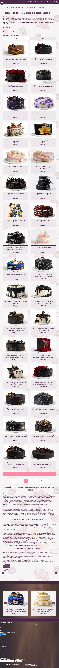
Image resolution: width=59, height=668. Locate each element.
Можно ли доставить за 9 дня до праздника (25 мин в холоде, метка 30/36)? (24, 560)
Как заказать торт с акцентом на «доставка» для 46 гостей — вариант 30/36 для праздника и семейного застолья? (28, 562)
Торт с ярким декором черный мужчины (43, 437)
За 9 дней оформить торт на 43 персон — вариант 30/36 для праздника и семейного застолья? (28, 553)
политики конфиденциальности (44, 664)
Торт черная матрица (43, 194)
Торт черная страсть (43, 221)
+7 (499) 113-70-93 (5, 625)
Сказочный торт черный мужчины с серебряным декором (43, 275)
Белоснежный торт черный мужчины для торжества (43, 302)
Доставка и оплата (5, 650)
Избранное (2, 655)
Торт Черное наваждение (15, 194)
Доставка (2, 3)
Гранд (1, 626)
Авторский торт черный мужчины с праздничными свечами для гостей (15, 356)
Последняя (44, 481)
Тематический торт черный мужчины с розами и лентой (43, 383)
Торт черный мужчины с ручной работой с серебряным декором (16, 437)
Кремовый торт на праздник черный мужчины (16, 383)
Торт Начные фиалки (43, 113)
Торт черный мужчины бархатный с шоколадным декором (43, 464)
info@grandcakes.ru (6, 629)
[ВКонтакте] (1, 634)
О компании (3, 2)
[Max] (5, 634)
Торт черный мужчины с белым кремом (16, 302)
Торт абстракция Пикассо (16, 221)
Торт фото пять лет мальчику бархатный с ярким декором (15, 610)
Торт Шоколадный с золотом (16, 59)
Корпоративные (4, 640)
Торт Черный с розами (16, 86)
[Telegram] (3, 634)
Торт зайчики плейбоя (43, 247)
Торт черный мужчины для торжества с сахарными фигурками (15, 329)
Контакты (2, 4)
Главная (2, 647)
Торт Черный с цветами (43, 59)
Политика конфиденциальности (8, 657)
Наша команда (4, 654)
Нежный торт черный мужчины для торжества (43, 410)
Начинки (2, 645)
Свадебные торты (4, 638)
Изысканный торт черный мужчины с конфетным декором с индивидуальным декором (16, 464)
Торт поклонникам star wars (16, 274)
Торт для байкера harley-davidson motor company (16, 248)
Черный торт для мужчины (10, 17)
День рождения (4, 642)
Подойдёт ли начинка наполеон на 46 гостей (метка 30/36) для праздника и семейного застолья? (29, 555)
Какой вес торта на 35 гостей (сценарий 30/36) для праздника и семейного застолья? (26, 552)
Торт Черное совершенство (43, 86)
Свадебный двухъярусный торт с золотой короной (43, 610)
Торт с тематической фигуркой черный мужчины (43, 329)
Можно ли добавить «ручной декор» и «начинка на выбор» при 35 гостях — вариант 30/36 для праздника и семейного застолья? (27, 557)
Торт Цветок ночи (16, 113)
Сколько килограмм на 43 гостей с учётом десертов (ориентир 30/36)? (22, 559)
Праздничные (3, 641)
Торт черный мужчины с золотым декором (15, 410)
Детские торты (3, 637)
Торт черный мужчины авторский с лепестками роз (43, 356)
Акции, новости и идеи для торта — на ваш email (12, 659)
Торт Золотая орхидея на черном (43, 141)
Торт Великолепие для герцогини (43, 168)
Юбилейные (3, 643)
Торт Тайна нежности (15, 167)
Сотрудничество (4, 653)
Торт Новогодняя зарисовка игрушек (15, 141)
